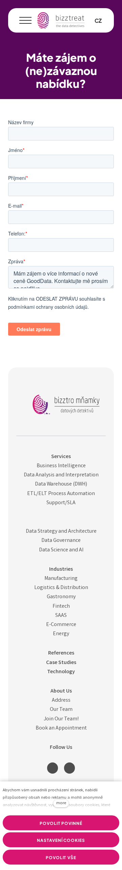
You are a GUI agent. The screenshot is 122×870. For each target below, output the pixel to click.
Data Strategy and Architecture (61, 531)
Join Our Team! (61, 719)
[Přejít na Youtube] (69, 767)
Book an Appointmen (60, 728)
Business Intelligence (61, 466)
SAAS (61, 616)
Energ (60, 634)
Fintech (61, 606)
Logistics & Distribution (61, 588)
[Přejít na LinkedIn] (52, 767)
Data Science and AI (61, 550)
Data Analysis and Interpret (55, 475)
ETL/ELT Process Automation (61, 494)
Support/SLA (61, 503)
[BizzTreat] (61, 20)
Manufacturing (61, 579)
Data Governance (61, 541)
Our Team (61, 710)
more (61, 803)
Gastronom (60, 597)
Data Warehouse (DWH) (61, 484)
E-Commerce (61, 625)
